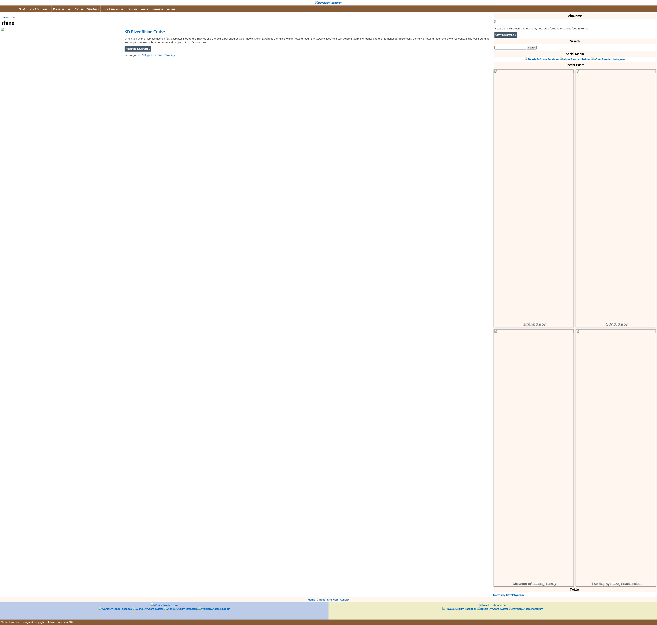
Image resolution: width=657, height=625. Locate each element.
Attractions (93, 9)
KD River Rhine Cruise (145, 31)
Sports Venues (75, 9)
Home (5, 17)
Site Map (332, 600)
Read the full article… (137, 49)
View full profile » (505, 35)
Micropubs (58, 9)
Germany (169, 55)
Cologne (147, 55)
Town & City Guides (112, 9)
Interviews (157, 9)
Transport (132, 9)
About (22, 9)
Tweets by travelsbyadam (508, 595)
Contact (171, 9)
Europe (144, 9)
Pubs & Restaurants (39, 9)
